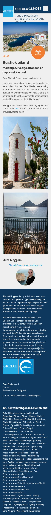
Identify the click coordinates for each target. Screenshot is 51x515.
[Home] (8, 11)
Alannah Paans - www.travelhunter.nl (25, 265)
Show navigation (45, 8)
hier (17, 108)
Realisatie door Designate (14, 390)
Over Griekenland (11, 384)
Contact (6, 387)
